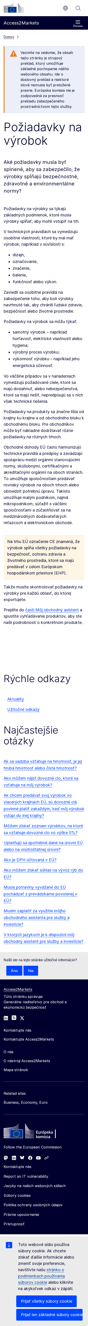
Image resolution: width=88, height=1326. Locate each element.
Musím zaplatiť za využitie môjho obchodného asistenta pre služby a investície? (36, 917)
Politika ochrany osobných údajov (33, 1205)
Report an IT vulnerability (26, 1176)
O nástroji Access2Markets (27, 1061)
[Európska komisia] (14, 8)
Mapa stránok (16, 1070)
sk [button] (65, 8)
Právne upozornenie (21, 1214)
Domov (9, 37)
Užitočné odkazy (23, 709)
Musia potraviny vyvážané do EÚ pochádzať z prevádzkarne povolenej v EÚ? (40, 894)
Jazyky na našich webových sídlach (35, 1186)
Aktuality (15, 699)
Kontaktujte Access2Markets (29, 1039)
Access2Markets (18, 989)
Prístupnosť (14, 1224)
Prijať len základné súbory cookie (52, 1314)
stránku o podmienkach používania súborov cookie (41, 1276)
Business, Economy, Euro (26, 1102)
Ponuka (78, 26)
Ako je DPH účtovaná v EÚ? (30, 859)
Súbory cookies (17, 1195)
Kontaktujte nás (17, 1166)
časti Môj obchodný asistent (52, 609)
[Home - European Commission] (36, 1132)
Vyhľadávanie (78, 8)
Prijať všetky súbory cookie (46, 1301)
